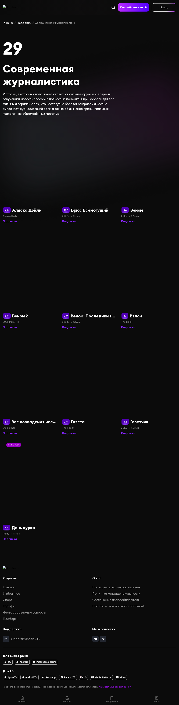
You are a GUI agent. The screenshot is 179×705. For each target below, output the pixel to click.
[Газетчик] (148, 384)
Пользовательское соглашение (116, 587)
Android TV (31, 677)
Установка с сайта (46, 662)
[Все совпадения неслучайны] (30, 384)
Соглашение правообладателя (115, 600)
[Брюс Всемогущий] (89, 172)
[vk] (95, 639)
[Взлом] (148, 278)
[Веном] (148, 172)
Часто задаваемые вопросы (24, 612)
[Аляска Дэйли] (30, 172)
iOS (9, 662)
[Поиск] (113, 7)
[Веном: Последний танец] (89, 278)
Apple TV (12, 677)
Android (24, 662)
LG (85, 677)
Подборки (24, 22)
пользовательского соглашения (115, 686)
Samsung (50, 677)
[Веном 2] (30, 278)
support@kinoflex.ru (25, 639)
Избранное (11, 593)
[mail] (6, 639)
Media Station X (103, 677)
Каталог (9, 587)
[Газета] (89, 384)
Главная (8, 22)
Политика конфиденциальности (116, 593)
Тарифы (9, 606)
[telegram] (103, 639)
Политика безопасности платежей (118, 606)
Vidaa (123, 677)
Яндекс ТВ (69, 677)
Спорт (7, 600)
